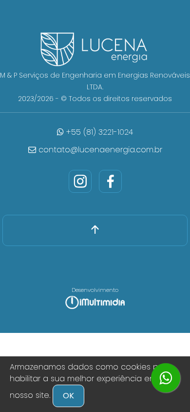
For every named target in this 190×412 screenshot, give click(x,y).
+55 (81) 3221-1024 (98, 132)
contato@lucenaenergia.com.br (99, 149)
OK (68, 395)
